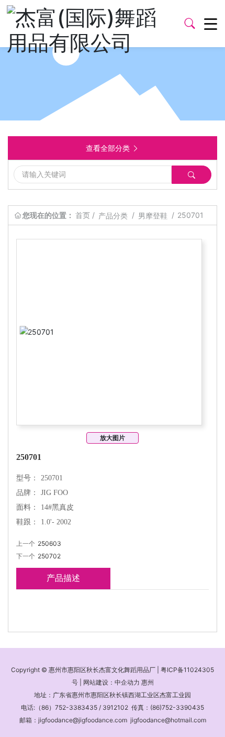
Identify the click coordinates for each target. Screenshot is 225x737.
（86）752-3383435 (66, 707)
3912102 (115, 707)
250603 (49, 543)
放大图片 (112, 438)
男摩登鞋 (152, 215)
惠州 (147, 682)
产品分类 (113, 215)
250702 (49, 556)
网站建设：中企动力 (111, 682)
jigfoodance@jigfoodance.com (82, 720)
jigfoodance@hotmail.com (168, 720)
